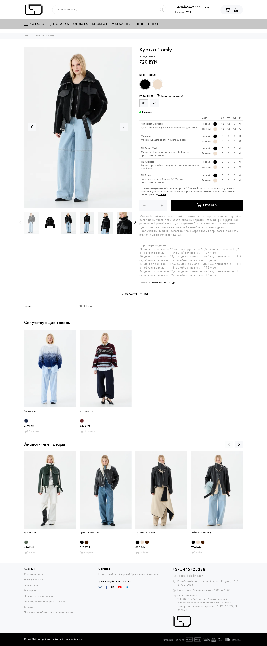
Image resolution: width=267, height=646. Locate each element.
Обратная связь (33, 574)
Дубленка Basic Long (201, 532)
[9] (157, 84)
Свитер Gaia (30, 411)
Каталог (38, 24)
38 (143, 103)
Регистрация (31, 585)
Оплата (80, 24)
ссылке (162, 194)
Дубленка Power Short (90, 532)
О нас (153, 24)
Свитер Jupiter (86, 411)
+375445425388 (188, 7)
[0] (145, 84)
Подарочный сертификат (38, 596)
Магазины (121, 24)
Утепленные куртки (168, 283)
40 (154, 103)
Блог (139, 24)
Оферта (29, 607)
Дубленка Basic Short (145, 532)
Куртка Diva (30, 532)
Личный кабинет (33, 580)
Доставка (59, 24)
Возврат (100, 24)
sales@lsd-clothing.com (190, 576)
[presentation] (20, 222)
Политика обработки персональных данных (49, 612)
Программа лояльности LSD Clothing (44, 601)
